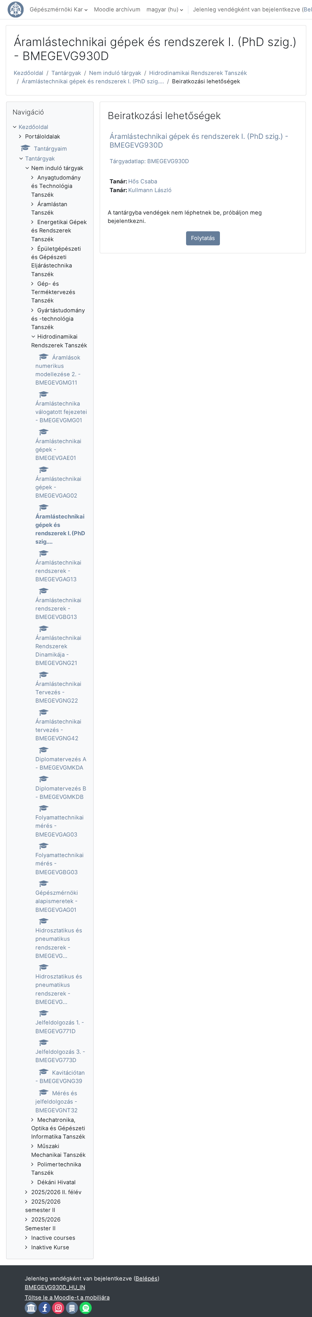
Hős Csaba (142, 181)
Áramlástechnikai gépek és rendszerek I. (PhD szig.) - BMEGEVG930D (199, 140)
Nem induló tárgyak (115, 73)
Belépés (146, 1278)
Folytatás (203, 238)
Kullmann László (150, 190)
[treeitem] (50, 687)
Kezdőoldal (28, 73)
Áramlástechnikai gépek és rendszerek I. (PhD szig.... (93, 81)
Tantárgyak (66, 73)
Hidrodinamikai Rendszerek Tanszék (198, 73)
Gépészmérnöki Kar (56, 9)
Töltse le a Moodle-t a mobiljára (67, 1297)
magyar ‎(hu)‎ (162, 9)
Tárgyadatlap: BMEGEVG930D (149, 161)
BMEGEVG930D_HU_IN (55, 1287)
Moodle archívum (117, 9)
